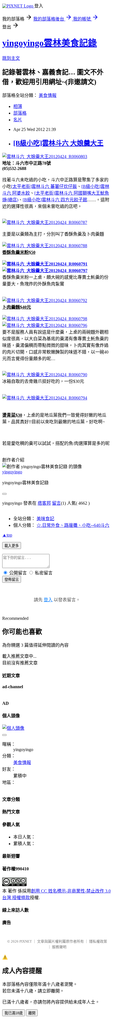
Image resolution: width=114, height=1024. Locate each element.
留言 (56, 503)
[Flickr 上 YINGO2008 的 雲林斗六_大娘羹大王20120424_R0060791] (44, 264)
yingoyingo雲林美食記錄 (49, 43)
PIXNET (25, 941)
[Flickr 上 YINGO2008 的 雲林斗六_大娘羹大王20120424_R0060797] (44, 270)
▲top (7, 535)
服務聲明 (59, 947)
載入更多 (11, 546)
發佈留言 (11, 579)
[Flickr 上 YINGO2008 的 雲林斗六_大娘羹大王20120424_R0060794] (44, 398)
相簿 (17, 106)
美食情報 (47, 95)
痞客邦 (44, 503)
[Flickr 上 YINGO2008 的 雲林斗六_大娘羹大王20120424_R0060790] (44, 374)
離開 (31, 1013)
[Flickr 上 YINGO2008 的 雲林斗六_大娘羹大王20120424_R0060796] (44, 325)
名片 (17, 119)
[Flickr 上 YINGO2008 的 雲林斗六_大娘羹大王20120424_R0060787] (44, 222)
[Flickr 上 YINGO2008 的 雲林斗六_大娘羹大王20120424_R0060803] (44, 156)
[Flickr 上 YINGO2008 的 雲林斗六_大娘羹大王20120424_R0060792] (44, 300)
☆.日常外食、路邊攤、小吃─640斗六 (73, 525)
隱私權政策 (98, 941)
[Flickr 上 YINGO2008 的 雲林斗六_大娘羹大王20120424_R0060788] (44, 245)
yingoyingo (12, 472)
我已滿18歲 (13, 1013)
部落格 (20, 113)
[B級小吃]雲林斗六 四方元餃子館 (55, 199)
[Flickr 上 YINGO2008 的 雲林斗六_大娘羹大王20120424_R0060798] (44, 318)
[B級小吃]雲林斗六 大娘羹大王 (58, 143)
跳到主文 (11, 58)
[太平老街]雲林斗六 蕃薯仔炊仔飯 (44, 186)
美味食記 (45, 518)
